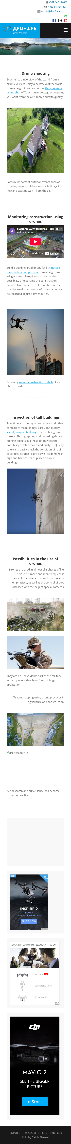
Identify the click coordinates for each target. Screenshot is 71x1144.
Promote (44, 929)
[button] (9, 140)
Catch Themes (41, 1137)
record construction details (36, 382)
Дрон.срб (25, 28)
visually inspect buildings (22, 432)
